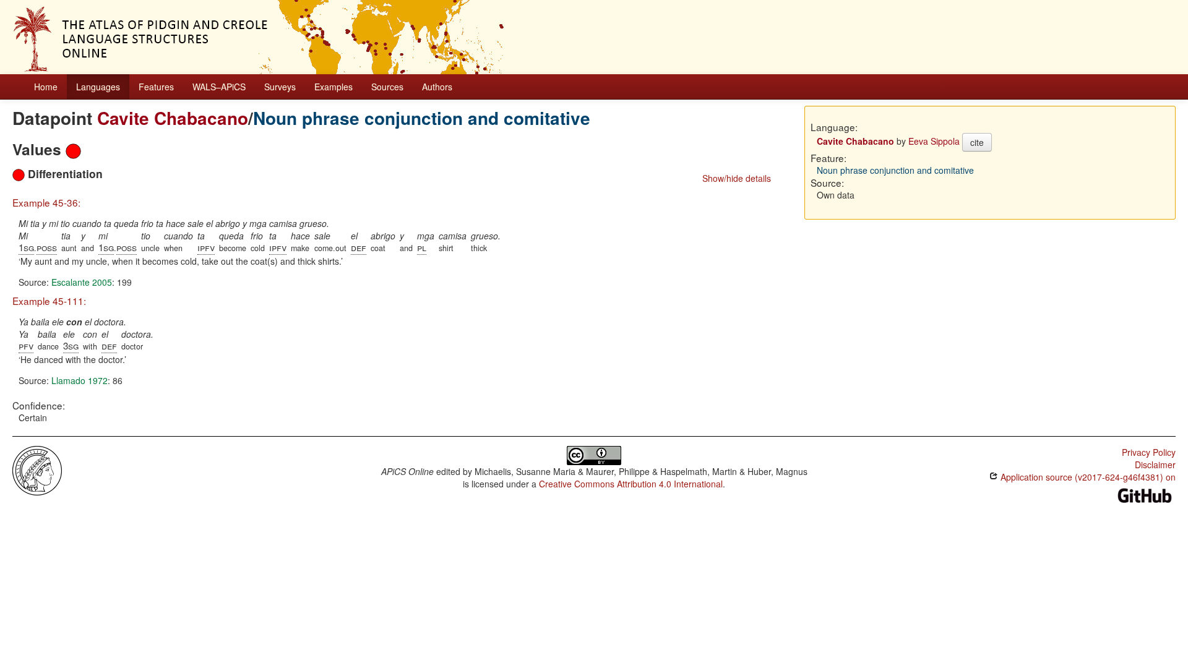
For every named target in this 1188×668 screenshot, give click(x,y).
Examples (333, 86)
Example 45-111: (49, 300)
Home (46, 86)
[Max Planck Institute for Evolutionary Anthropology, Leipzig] (37, 469)
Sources (387, 86)
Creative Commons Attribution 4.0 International (631, 483)
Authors (437, 86)
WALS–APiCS (219, 86)
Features (156, 86)
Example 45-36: (46, 202)
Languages (98, 86)
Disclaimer (1155, 464)
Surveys (280, 86)
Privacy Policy (1149, 452)
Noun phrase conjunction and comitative (421, 118)
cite (977, 142)
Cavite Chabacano (172, 118)
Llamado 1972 (79, 380)
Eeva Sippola (934, 141)
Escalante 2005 (81, 282)
